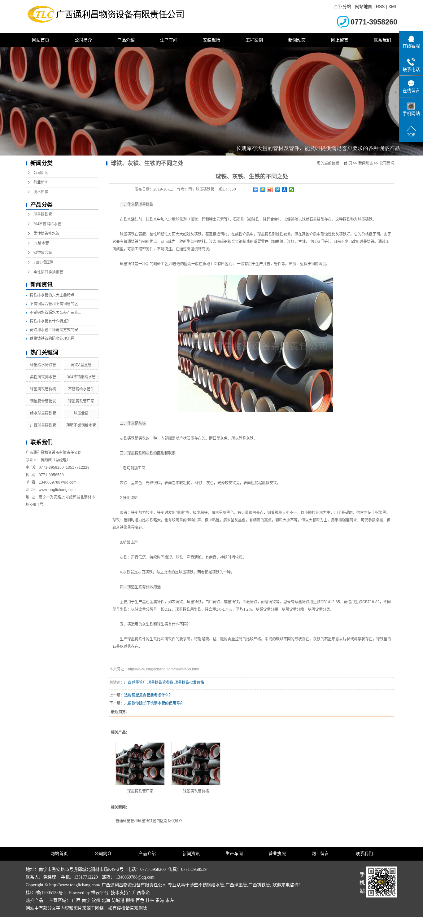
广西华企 (141, 892)
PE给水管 (41, 243)
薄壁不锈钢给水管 (81, 425)
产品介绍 (126, 39)
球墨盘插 (81, 413)
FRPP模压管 (43, 262)
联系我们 (382, 39)
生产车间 (168, 39)
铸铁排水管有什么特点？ (50, 321)
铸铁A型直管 (81, 365)
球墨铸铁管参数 (160, 682)
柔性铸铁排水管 (46, 233)
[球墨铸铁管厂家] (140, 764)
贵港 (159, 900)
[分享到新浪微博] (270, 189)
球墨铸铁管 (42, 214)
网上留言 (339, 39)
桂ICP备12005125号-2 (46, 892)
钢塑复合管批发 (43, 401)
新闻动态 (297, 39)
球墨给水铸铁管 (43, 365)
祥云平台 (99, 892)
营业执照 (277, 853)
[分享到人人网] (284, 189)
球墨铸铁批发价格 (189, 682)
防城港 (117, 900)
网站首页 (40, 39)
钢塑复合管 (42, 253)
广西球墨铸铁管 (43, 425)
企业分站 (342, 6)
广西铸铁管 (259, 885)
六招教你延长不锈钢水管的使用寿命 (154, 703)
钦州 (96, 900)
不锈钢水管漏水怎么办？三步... (55, 312)
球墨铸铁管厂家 (81, 401)
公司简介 (83, 39)
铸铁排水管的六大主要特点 (52, 295)
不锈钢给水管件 (81, 389)
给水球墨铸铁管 (43, 413)
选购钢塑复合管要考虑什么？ (148, 695)
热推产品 (34, 900)
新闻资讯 (191, 853)
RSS (380, 6)
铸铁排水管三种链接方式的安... (55, 330)
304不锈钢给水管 (47, 224)
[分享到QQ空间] (263, 189)
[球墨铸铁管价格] (196, 764)
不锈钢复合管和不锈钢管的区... (55, 304)
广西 (76, 900)
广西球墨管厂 (135, 682)
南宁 (86, 900)
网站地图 (363, 6)
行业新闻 (40, 182)
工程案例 (254, 39)
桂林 (150, 900)
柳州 (130, 900)
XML (392, 6)
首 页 (348, 163)
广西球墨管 (236, 885)
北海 (106, 900)
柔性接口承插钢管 (48, 272)
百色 (140, 900)
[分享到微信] (291, 189)
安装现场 (211, 39)
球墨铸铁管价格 (43, 389)
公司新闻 (40, 173)
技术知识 (40, 192)
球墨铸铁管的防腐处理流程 (52, 338)
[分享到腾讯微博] (277, 189)
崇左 (169, 900)
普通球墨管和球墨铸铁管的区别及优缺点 (149, 821)
